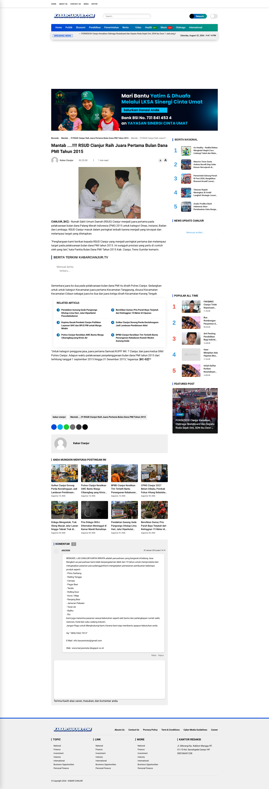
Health (150, 27)
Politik (69, 27)
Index (86, 4)
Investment (59, 749)
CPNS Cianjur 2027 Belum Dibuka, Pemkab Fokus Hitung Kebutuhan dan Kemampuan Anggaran (154, 485)
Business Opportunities (64, 761)
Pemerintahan (111, 27)
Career (214, 726)
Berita (126, 27)
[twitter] (202, 4)
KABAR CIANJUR (75, 777)
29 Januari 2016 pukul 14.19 (154, 547)
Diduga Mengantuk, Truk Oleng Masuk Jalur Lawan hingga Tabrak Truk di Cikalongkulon (64, 522)
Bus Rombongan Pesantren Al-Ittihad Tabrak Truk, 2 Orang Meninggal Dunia (210, 317)
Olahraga (180, 27)
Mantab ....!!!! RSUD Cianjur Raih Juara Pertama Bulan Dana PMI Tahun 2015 (94, 134)
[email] (79, 423)
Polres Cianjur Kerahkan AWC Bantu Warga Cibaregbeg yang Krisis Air (82, 332)
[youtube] (211, 4)
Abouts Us (120, 726)
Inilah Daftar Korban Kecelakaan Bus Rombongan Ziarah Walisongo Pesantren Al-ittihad (210, 365)
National (57, 742)
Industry (57, 753)
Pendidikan (95, 27)
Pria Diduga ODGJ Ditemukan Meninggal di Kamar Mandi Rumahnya (93, 522)
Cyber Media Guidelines (195, 726)
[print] (72, 423)
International (195, 27)
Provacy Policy (150, 726)
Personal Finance (61, 764)
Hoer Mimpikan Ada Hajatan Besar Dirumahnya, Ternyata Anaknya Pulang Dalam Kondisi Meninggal (211, 349)
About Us (63, 4)
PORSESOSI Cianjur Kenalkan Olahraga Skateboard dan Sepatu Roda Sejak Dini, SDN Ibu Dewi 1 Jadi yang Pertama (112, 33)
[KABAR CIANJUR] (74, 20)
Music (166, 27)
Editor (94, 4)
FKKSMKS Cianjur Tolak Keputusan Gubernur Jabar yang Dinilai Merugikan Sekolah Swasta (210, 301)
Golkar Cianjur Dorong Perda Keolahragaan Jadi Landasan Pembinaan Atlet (137, 320)
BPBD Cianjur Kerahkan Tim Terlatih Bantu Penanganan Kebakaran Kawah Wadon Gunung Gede (137, 334)
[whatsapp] (66, 423)
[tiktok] (216, 4)
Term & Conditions (170, 726)
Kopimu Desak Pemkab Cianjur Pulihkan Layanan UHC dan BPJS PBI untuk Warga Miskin (81, 321)
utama (180, 411)
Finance (57, 746)
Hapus (161, 651)
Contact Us (75, 4)
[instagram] (207, 4)
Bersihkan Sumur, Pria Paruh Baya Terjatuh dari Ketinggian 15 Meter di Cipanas (137, 307)
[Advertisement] (134, 62)
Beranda (55, 134)
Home (53, 4)
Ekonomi (80, 27)
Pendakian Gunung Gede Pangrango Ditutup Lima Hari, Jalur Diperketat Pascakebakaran (79, 309)
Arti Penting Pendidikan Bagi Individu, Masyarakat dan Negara (210, 333)
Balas (153, 651)
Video (138, 27)
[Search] (148, 16)
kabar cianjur (59, 413)
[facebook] (197, 4)
